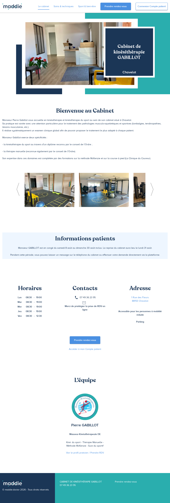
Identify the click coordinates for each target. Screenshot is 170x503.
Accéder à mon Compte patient (85, 349)
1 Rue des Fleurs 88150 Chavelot (140, 299)
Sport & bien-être (87, 6)
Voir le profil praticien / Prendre (85, 453)
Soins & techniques (64, 6)
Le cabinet (43, 6)
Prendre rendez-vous (116, 6)
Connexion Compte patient (152, 6)
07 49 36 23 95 (88, 297)
